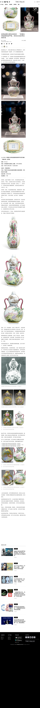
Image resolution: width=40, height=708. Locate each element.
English (2, 639)
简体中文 (2, 638)
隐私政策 (9, 639)
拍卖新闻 (10, 4)
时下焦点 (2, 4)
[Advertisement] (13, 529)
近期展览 (15, 4)
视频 (18, 4)
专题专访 (6, 4)
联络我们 (9, 637)
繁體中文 (2, 637)
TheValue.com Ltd (20, 644)
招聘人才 (9, 638)
